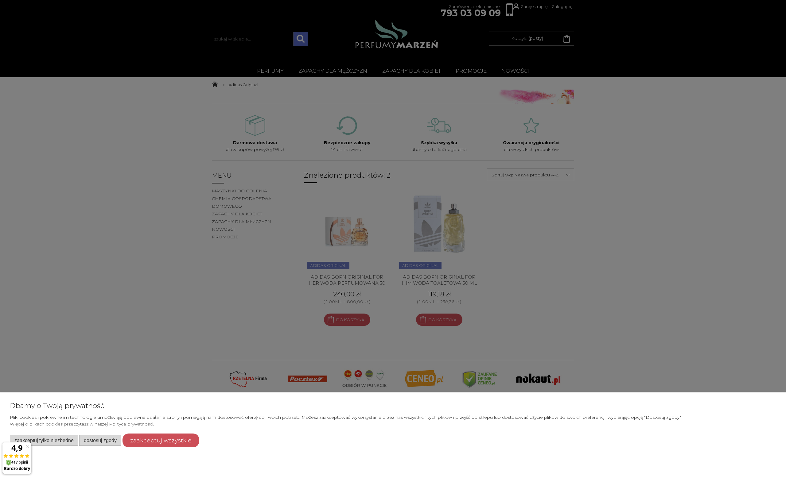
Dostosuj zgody (100, 440)
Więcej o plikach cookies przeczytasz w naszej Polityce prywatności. (82, 424)
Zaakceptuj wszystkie (161, 440)
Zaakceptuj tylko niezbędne (44, 440)
